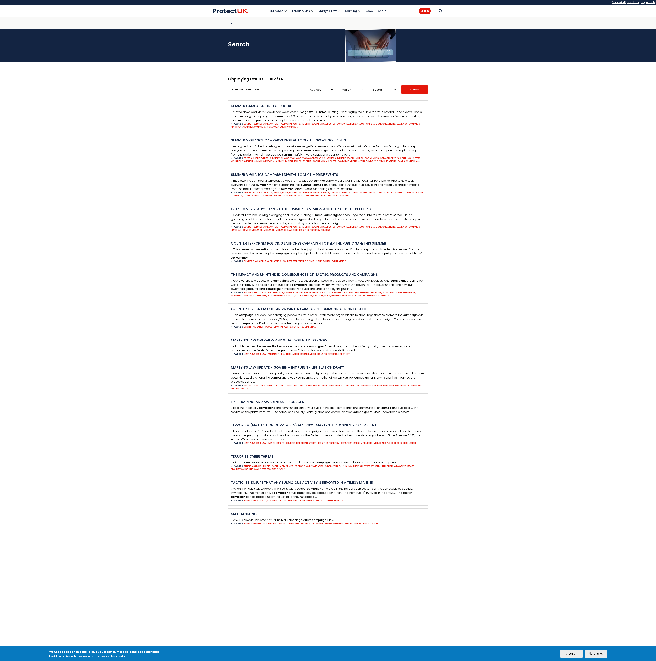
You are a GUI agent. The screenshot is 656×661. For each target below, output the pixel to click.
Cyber (275, 466)
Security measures (289, 523)
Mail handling (244, 513)
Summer (248, 123)
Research (278, 292)
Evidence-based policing (258, 292)
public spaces (370, 523)
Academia (236, 295)
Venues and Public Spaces (341, 158)
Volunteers (414, 158)
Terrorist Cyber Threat (252, 456)
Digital (279, 123)
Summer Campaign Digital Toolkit (262, 106)
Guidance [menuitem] (276, 13)
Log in (425, 11)
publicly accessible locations (337, 292)
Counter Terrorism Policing (315, 229)
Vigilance (271, 126)
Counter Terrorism (293, 261)
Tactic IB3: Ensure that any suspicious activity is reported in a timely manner (302, 482)
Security (321, 500)
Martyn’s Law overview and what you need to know (279, 340)
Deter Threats (335, 500)
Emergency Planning (312, 523)
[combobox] (322, 89)
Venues (360, 158)
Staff (403, 158)
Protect (345, 354)
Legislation (292, 354)
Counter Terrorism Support (301, 443)
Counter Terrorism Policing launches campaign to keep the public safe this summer (308, 243)
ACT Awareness (303, 295)
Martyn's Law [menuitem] (328, 13)
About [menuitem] (382, 11)
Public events (261, 158)
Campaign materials (409, 161)
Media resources (389, 158)
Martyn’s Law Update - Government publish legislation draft (287, 367)
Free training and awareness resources (267, 401)
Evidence (289, 292)
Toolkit (306, 123)
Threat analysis (253, 466)
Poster (331, 123)
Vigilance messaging (314, 158)
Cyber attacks (314, 466)
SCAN (327, 295)
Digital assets (292, 123)
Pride (285, 192)
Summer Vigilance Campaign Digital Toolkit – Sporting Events (288, 140)
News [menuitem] (369, 11)
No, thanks (596, 653)
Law (301, 385)
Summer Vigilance (288, 126)
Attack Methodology (292, 466)
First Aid (318, 295)
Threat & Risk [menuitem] (301, 13)
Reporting (273, 500)
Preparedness (362, 292)
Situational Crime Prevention (398, 292)
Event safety (339, 261)
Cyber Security (332, 466)
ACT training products (281, 295)
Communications (346, 123)
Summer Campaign (264, 123)
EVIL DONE (376, 292)
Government (364, 385)
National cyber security (367, 466)
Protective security (307, 292)
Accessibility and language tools (633, 2)
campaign (402, 123)
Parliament (274, 354)
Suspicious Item (253, 523)
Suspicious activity (255, 500)
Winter (248, 326)
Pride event (295, 192)
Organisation (308, 354)
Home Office (336, 385)
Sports (248, 158)
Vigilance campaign (254, 126)
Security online (239, 469)
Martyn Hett (402, 385)
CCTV (283, 500)
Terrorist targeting (254, 295)
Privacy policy (118, 656)
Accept (571, 654)
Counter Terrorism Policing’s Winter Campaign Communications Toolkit (299, 309)
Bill (283, 354)
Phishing (347, 466)
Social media (319, 123)
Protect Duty (252, 385)
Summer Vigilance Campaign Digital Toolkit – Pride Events (284, 174)
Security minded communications (376, 123)
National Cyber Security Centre (267, 469)
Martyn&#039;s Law (342, 295)
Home (231, 23)
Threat (267, 466)
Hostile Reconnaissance (301, 500)
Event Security (311, 192)
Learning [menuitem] (351, 13)
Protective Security (316, 385)
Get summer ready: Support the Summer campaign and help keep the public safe (303, 209)
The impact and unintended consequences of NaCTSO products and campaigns (304, 274)
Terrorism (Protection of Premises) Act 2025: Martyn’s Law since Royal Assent (304, 425)
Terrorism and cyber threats (398, 466)
